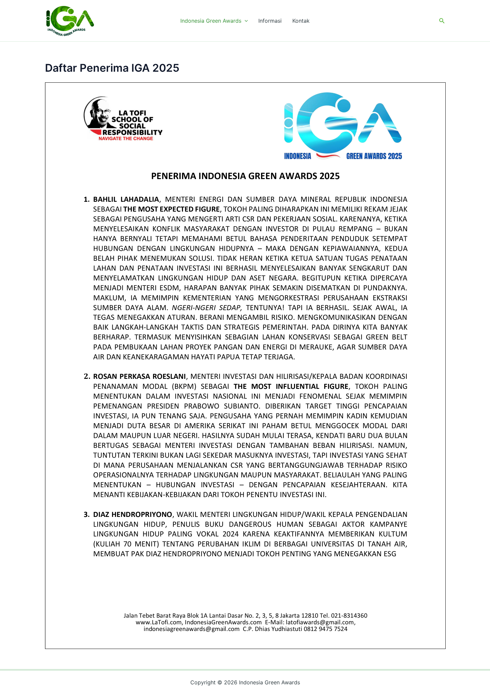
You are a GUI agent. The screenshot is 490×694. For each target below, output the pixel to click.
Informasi (270, 20)
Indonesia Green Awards (210, 20)
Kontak (301, 20)
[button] (244, 20)
